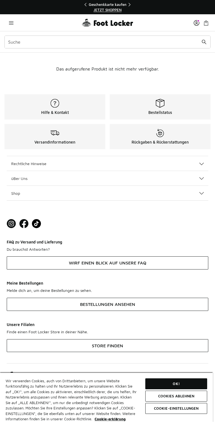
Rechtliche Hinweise (28, 163)
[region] (107, 7)
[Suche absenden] (204, 42)
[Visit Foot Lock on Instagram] (11, 223)
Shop (15, 193)
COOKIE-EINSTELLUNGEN (176, 408)
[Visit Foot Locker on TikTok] (36, 223)
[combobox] (107, 42)
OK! (176, 383)
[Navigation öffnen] (11, 23)
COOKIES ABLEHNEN (176, 396)
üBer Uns (19, 178)
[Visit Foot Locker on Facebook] (24, 223)
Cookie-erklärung (110, 419)
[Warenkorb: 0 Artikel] (206, 23)
